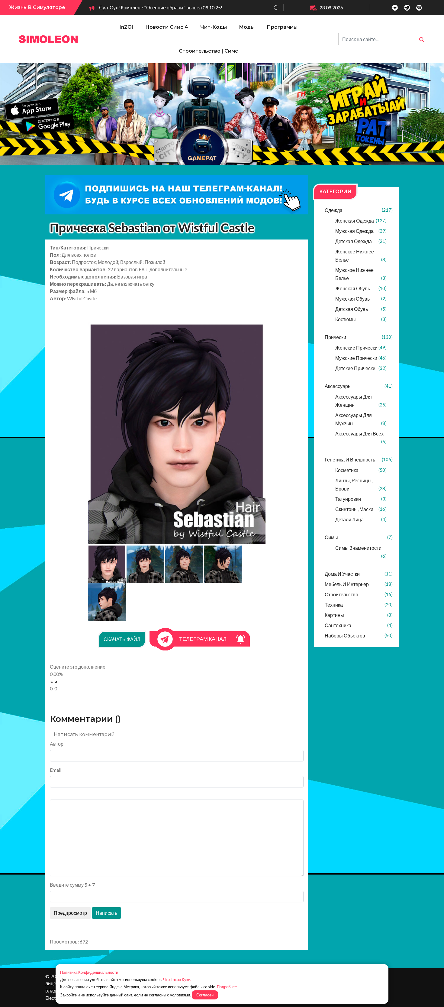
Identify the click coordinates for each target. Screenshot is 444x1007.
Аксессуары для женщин (361, 401)
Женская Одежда (361, 220)
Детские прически (361, 368)
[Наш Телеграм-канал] (407, 8)
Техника (359, 605)
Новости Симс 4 (166, 27)
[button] (275, 9)
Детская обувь (361, 309)
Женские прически (361, 347)
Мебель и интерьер (359, 584)
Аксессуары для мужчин (361, 419)
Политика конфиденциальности (89, 972)
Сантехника (359, 625)
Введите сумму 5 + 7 (72, 885)
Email (55, 770)
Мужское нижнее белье (361, 274)
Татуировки (361, 499)
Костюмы (361, 319)
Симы (359, 537)
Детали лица (361, 519)
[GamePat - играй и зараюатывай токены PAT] (222, 114)
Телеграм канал (203, 638)
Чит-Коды (213, 27)
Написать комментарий (84, 734)
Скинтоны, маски (361, 509)
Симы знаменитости (361, 552)
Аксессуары (359, 386)
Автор (56, 744)
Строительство (359, 594)
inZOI (126, 27)
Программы (282, 27)
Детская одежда (361, 241)
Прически (359, 337)
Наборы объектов (359, 635)
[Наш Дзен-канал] (395, 8)
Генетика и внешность (359, 459)
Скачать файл (122, 639)
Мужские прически (361, 358)
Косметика (361, 470)
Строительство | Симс (208, 51)
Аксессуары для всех (361, 437)
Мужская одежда (361, 231)
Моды (247, 27)
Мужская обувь (361, 298)
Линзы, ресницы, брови (361, 484)
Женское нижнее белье (361, 255)
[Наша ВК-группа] (419, 8)
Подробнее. (227, 986)
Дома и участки (359, 574)
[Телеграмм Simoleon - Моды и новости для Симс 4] (176, 194)
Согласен (205, 994)
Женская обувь (361, 288)
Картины (359, 615)
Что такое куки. (177, 979)
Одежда (359, 210)
